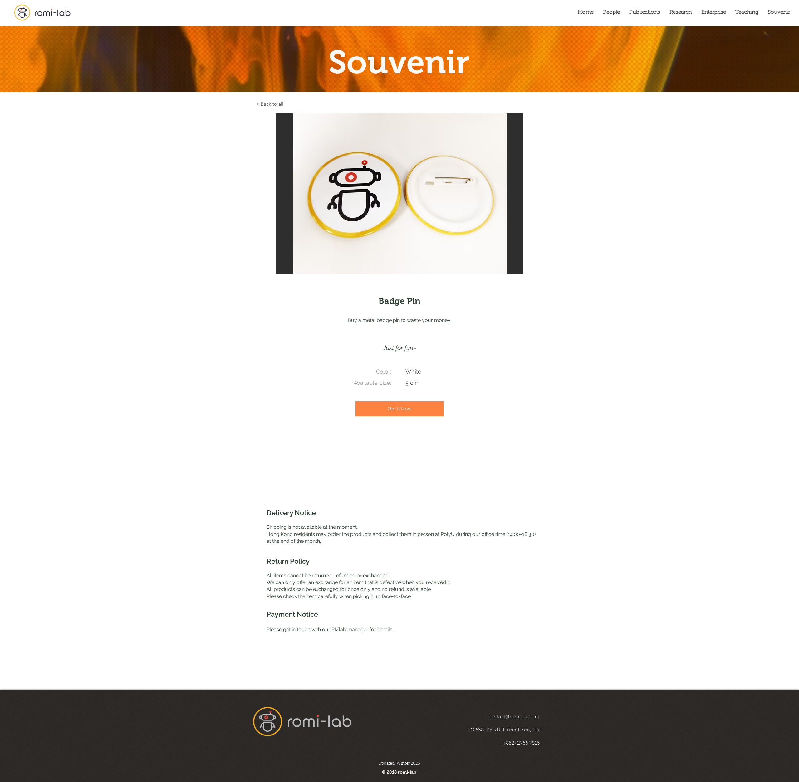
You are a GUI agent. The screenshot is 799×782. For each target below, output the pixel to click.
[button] (399, 193)
